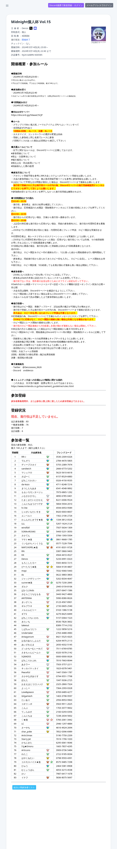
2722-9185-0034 (64, 754)
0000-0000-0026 (64, 656)
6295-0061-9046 (64, 742)
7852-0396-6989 (64, 731)
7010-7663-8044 (64, 660)
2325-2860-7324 (64, 684)
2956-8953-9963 (64, 700)
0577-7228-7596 (64, 543)
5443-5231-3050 (64, 531)
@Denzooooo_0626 (32, 367)
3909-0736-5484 (64, 750)
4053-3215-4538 (64, 769)
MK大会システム (49, 175)
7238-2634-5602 (64, 715)
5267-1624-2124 (64, 523)
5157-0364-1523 (64, 617)
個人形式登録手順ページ (52, 178)
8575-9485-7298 (64, 762)
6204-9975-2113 (64, 640)
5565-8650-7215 (64, 562)
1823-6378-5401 (64, 668)
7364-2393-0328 (64, 688)
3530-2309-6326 (64, 456)
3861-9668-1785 (64, 539)
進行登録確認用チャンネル (91, 185)
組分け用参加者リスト (24, 787)
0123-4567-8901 (64, 602)
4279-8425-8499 (64, 613)
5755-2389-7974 (64, 464)
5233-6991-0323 (64, 558)
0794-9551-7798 (64, 676)
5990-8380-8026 (64, 598)
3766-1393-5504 (64, 535)
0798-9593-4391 (64, 758)
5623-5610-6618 (64, 472)
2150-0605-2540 (64, 606)
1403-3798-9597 (64, 696)
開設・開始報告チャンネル (51, 207)
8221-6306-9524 (64, 499)
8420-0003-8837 (64, 511)
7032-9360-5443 (64, 570)
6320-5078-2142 (64, 652)
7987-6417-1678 (64, 773)
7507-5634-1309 (64, 527)
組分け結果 (37, 204)
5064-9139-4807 (64, 566)
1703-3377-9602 (64, 707)
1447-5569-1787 (64, 672)
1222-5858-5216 (64, 629)
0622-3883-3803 (64, 574)
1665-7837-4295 (64, 746)
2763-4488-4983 (64, 632)
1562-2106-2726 (64, 515)
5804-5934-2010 (64, 503)
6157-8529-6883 (64, 476)
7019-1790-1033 (64, 739)
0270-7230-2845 (64, 582)
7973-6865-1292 (64, 492)
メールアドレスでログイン (99, 5)
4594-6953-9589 (64, 507)
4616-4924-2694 (64, 727)
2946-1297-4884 (64, 723)
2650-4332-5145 (64, 644)
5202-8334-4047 (64, 578)
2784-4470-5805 (64, 460)
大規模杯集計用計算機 (24, 341)
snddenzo (28, 370)
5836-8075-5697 (64, 777)
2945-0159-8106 (64, 586)
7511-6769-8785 (64, 648)
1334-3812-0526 (64, 519)
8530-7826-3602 (64, 621)
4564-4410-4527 (64, 554)
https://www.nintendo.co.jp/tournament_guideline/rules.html (42, 386)
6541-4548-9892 (64, 488)
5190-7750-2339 (64, 735)
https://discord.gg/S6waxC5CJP (27, 115)
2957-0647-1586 (64, 590)
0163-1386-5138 (64, 610)
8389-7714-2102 (64, 625)
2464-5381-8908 (64, 765)
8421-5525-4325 (64, 636)
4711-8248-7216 (64, 484)
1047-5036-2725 (64, 680)
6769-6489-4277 (64, 692)
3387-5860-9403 (64, 551)
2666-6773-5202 (64, 468)
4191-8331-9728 (64, 547)
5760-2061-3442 (64, 719)
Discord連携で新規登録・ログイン (66, 5)
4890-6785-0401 (64, 496)
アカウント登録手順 (22, 175)
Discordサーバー (45, 150)
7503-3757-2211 (64, 664)
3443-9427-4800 (64, 594)
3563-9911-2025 (64, 703)
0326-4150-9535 (64, 480)
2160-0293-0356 (64, 711)
